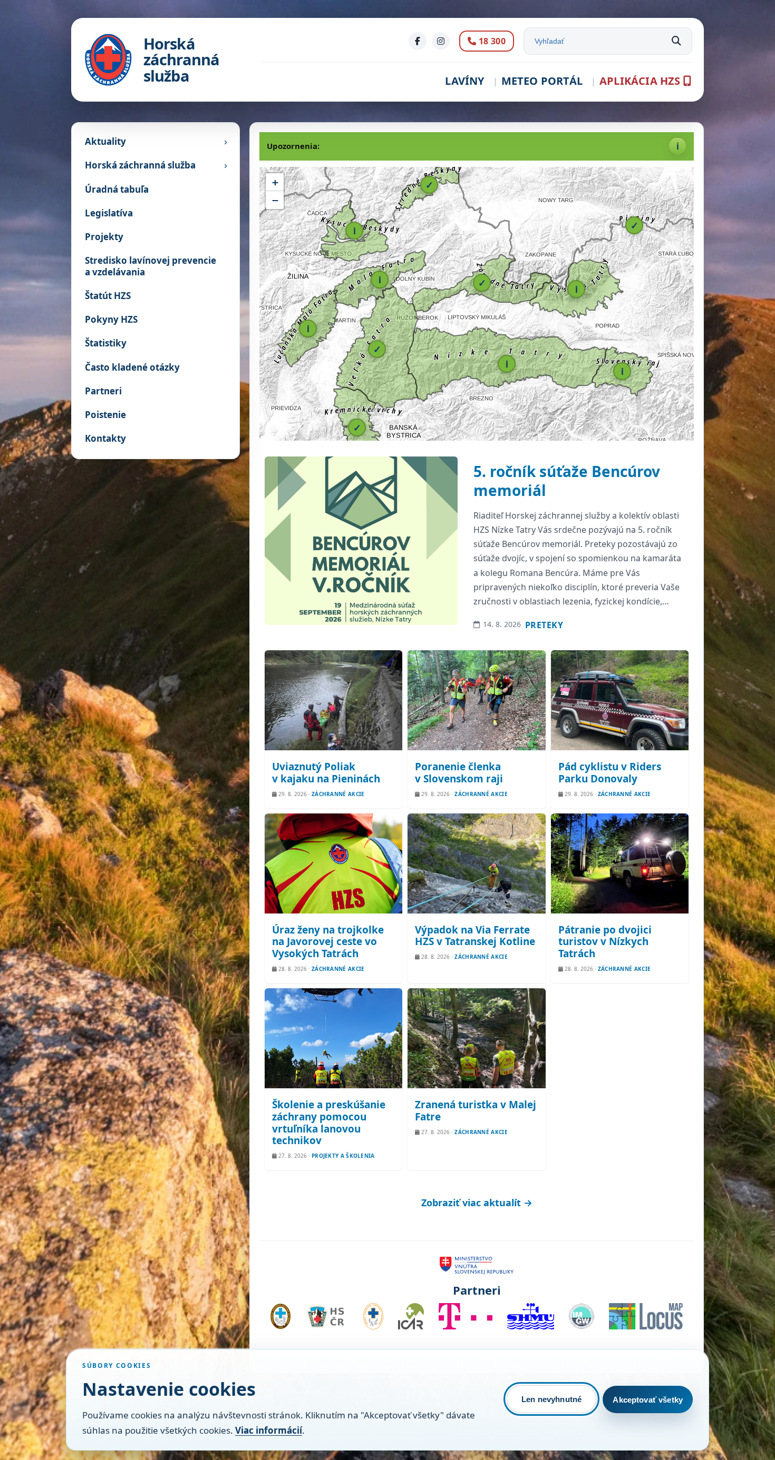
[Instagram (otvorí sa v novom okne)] (441, 41)
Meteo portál (542, 81)
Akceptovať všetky (648, 1399)
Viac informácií (268, 1430)
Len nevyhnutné (551, 1399)
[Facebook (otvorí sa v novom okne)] (418, 41)
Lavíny (464, 81)
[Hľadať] (676, 41)
